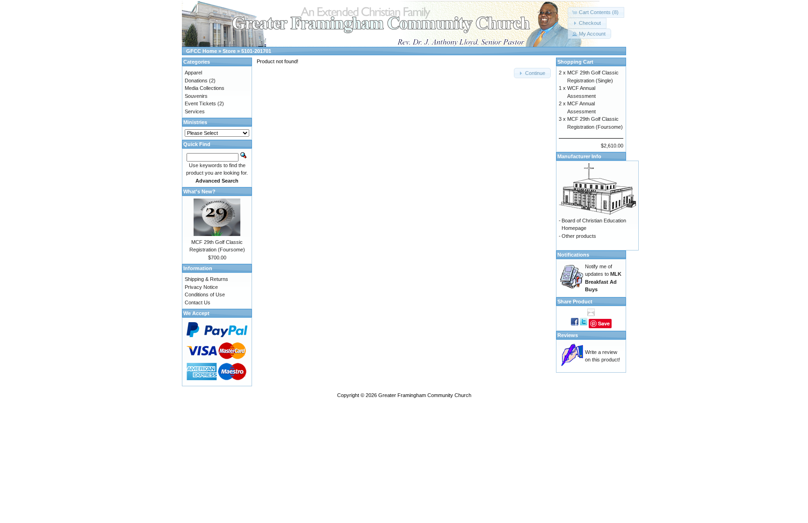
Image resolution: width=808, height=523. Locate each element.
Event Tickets (200, 103)
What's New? (199, 191)
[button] (596, 12)
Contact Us (197, 302)
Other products (579, 236)
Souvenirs (196, 96)
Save (604, 323)
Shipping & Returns (206, 279)
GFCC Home (201, 51)
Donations (196, 80)
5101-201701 (256, 51)
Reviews (567, 335)
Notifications (573, 255)
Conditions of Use (205, 294)
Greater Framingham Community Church (424, 395)
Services (195, 111)
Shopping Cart (575, 62)
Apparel (193, 72)
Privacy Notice (201, 287)
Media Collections (204, 88)
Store (229, 51)
